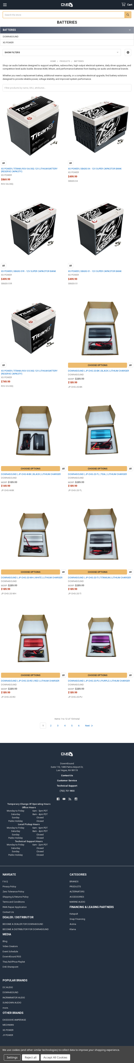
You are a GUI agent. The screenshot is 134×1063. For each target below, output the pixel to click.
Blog (5, 941)
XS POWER (8, 42)
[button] (128, 52)
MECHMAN (8, 1025)
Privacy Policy (9, 886)
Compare (3, 163)
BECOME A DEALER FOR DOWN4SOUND (23, 924)
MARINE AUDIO (77, 902)
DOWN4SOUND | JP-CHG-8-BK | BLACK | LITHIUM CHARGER (31, 474)
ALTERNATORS (77, 891)
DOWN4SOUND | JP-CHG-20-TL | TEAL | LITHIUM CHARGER (97, 474)
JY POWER (8, 1035)
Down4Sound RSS (12, 956)
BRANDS (74, 881)
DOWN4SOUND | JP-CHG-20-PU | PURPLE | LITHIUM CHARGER (99, 680)
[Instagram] (76, 798)
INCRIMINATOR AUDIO (14, 997)
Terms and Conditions (14, 902)
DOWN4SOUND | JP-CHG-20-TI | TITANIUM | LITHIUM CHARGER (99, 577)
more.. (6, 1008)
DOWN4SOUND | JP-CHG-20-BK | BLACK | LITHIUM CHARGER (98, 370)
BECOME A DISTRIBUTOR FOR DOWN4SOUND (26, 929)
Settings (12, 1057)
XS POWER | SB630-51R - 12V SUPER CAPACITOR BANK (28, 271)
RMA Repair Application (15, 907)
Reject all (30, 1057)
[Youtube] (63, 798)
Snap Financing (77, 919)
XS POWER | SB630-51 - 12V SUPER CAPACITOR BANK (95, 271)
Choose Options (97, 365)
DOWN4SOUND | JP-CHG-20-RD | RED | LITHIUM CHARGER (30, 680)
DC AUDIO (8, 987)
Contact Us (8, 912)
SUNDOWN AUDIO (12, 1002)
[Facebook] (58, 798)
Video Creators (10, 946)
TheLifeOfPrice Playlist (14, 961)
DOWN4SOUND (10, 36)
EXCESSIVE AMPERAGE (14, 1020)
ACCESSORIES (77, 896)
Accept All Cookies (55, 1057)
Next (87, 725)
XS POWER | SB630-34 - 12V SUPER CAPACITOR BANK (95, 168)
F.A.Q (5, 881)
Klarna (73, 929)
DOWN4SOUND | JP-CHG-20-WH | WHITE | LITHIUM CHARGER (31, 577)
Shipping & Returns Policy (15, 896)
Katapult (74, 914)
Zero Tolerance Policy (13, 891)
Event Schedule (10, 951)
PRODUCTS (75, 886)
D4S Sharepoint (10, 967)
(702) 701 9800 (67, 790)
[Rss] (70, 798)
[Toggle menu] (5, 5)
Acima (73, 924)
